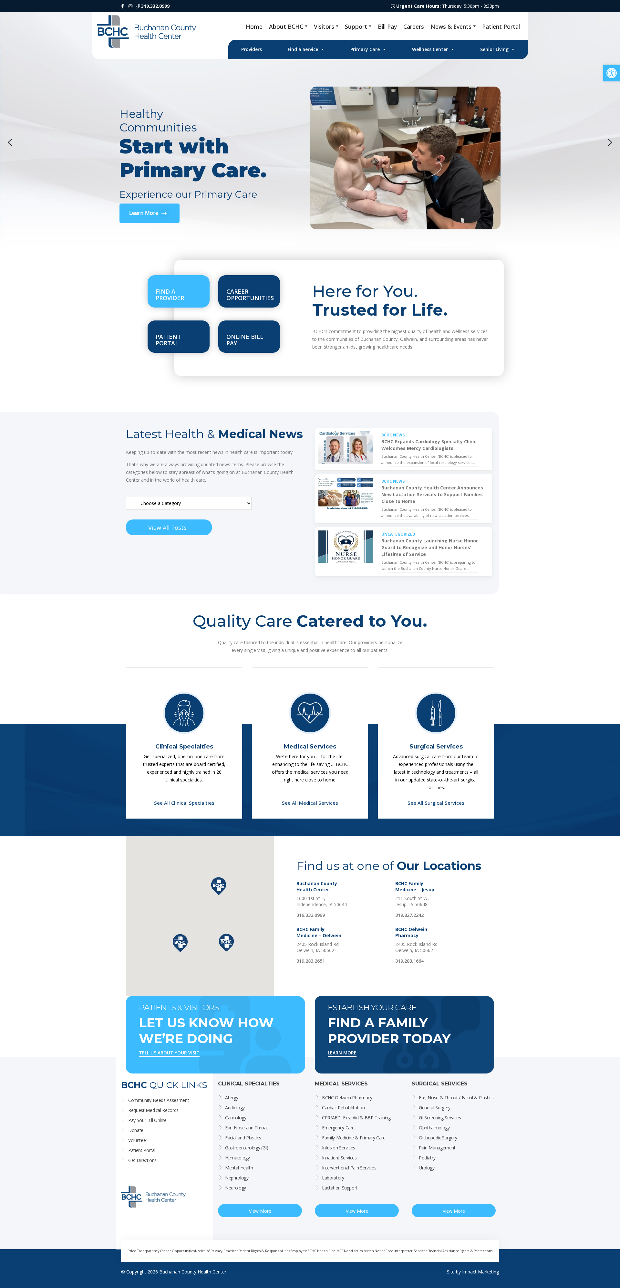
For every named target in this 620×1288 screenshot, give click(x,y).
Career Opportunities (177, 1250)
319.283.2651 (310, 961)
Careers (413, 26)
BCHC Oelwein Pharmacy (411, 932)
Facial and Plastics (243, 1138)
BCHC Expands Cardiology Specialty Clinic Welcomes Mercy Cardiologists (428, 444)
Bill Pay (387, 26)
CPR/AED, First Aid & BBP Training (356, 1118)
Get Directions (142, 1160)
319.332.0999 (310, 915)
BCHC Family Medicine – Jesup (414, 886)
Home (254, 26)
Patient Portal (501, 26)
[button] (611, 73)
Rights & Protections (476, 1250)
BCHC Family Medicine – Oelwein (318, 932)
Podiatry (427, 1158)
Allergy (231, 1097)
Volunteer (137, 1140)
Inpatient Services (339, 1158)
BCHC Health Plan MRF (325, 1250)
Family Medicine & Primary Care (354, 1138)
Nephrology (237, 1178)
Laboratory (333, 1178)
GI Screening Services (440, 1118)
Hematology (237, 1158)
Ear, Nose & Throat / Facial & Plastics (456, 1097)
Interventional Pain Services (349, 1168)
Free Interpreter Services (406, 1250)
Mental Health (239, 1168)
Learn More (342, 1053)
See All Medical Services (310, 803)
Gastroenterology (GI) (246, 1148)
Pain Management (437, 1148)
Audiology (235, 1108)
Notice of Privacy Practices (216, 1250)
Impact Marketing (480, 1272)
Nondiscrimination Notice (365, 1250)
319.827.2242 (409, 915)
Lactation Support (339, 1188)
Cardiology (235, 1118)
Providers (251, 49)
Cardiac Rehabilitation (343, 1108)
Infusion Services (338, 1148)
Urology (427, 1168)
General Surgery (434, 1108)
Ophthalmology (434, 1128)
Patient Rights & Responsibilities (264, 1250)
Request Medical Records (153, 1110)
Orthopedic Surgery (438, 1138)
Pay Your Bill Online (147, 1120)
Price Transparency (144, 1250)
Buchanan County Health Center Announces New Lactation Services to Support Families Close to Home (432, 494)
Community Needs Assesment (158, 1100)
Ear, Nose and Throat (246, 1128)
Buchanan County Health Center (316, 886)
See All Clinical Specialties (184, 803)
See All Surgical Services (436, 803)
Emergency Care (338, 1128)
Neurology (235, 1188)
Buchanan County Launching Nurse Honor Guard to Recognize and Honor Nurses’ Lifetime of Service (429, 547)
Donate (135, 1130)
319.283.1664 (409, 961)
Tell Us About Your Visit (169, 1053)
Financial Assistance (443, 1250)
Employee (298, 1250)
